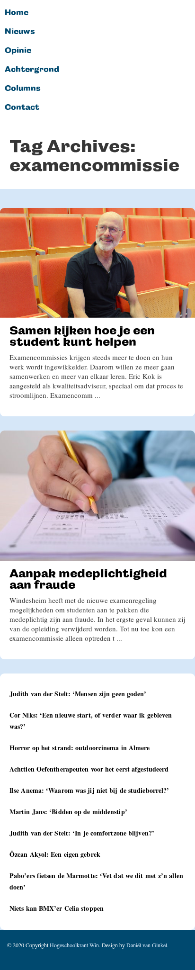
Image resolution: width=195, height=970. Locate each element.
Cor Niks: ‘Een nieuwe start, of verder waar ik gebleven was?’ (90, 720)
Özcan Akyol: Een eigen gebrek (54, 854)
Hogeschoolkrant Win (74, 945)
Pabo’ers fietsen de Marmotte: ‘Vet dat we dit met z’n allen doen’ (96, 881)
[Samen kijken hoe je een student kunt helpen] (97, 263)
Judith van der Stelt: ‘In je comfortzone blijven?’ (81, 833)
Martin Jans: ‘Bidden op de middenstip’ (68, 812)
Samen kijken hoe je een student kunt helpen (82, 336)
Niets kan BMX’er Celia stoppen (56, 908)
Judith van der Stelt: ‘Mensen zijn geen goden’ (78, 694)
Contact (22, 107)
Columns (23, 88)
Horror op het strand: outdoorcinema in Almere (79, 748)
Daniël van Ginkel (146, 945)
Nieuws (20, 31)
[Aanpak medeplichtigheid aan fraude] (97, 496)
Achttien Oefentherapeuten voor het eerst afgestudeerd (88, 769)
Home (16, 12)
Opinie (18, 50)
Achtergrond (32, 69)
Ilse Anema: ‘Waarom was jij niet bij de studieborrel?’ (89, 790)
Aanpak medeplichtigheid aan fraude (88, 579)
